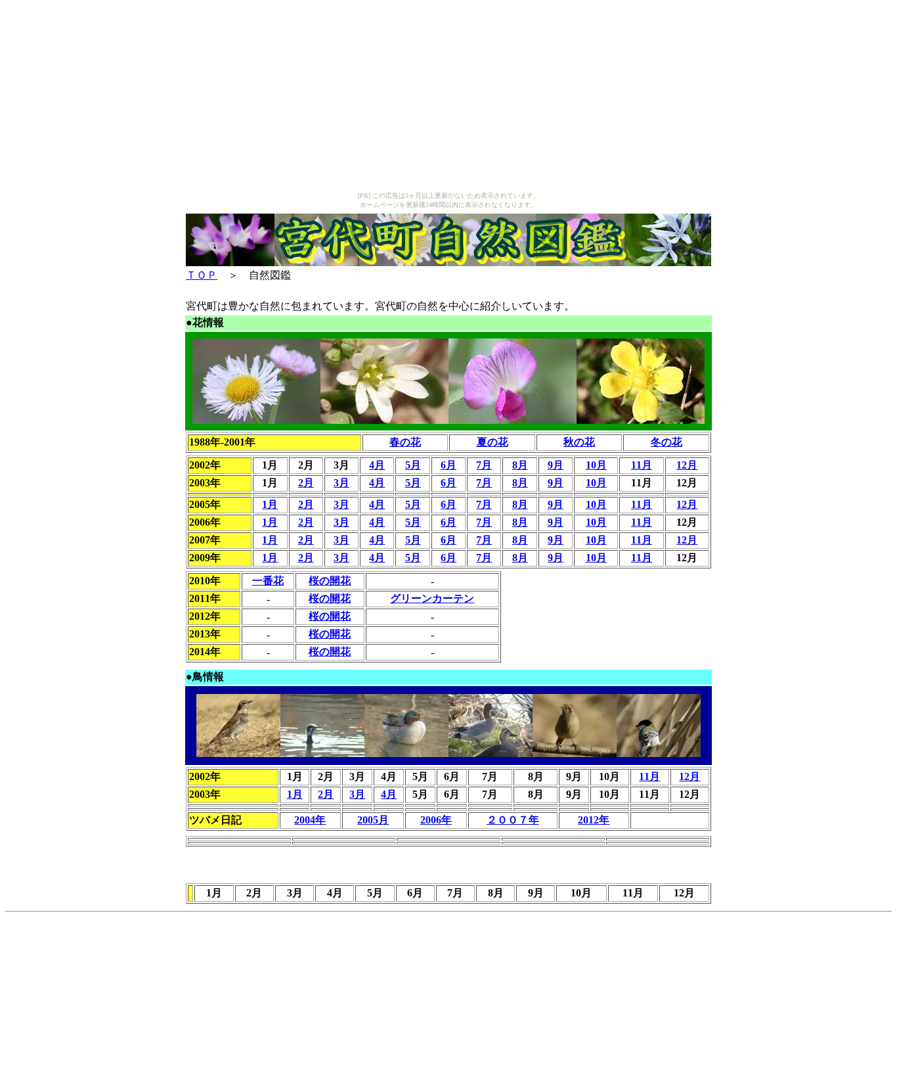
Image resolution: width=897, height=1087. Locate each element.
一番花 (268, 580)
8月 (520, 465)
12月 (686, 465)
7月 (484, 465)
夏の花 (492, 442)
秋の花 (579, 442)
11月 (641, 465)
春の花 (405, 442)
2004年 (310, 819)
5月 (413, 465)
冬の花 (666, 442)
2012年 (593, 819)
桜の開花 (330, 580)
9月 (555, 465)
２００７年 (513, 819)
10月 (596, 465)
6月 (448, 465)
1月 (270, 504)
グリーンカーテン (432, 598)
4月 (377, 465)
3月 (341, 482)
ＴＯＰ (201, 275)
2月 (306, 482)
